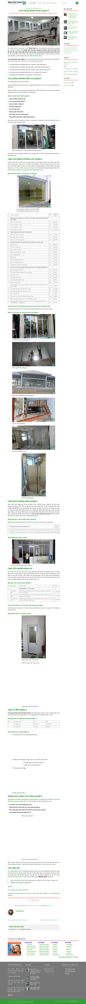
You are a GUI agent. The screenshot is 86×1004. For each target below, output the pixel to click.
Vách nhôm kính (76, 957)
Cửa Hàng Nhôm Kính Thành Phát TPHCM (70, 971)
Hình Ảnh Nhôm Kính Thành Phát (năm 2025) (72, 22)
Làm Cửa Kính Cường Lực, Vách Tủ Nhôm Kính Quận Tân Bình (72, 15)
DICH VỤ (19, 1000)
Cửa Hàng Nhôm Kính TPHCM (70, 50)
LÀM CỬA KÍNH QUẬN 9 (40, 893)
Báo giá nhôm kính (48, 969)
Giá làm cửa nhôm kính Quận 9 (21, 883)
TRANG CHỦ (10, 1000)
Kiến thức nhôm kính (70, 71)
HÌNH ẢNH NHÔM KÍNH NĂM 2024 (73, 32)
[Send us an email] (9, 995)
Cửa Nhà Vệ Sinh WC (49, 971)
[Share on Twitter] (32, 900)
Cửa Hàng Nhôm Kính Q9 (15, 871)
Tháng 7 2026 (67, 85)
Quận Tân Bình (67, 52)
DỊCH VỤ (39, 3)
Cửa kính (67, 957)
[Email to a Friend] (35, 900)
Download (54, 3)
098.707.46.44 (34, 56)
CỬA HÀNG (33, 3)
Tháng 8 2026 (67, 83)
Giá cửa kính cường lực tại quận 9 (25, 168)
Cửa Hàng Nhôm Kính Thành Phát (18, 890)
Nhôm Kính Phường (69, 74)
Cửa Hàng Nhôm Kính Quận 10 (19, 920)
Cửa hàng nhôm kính (56, 957)
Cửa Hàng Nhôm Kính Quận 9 (22, 893)
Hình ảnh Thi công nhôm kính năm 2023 (72, 38)
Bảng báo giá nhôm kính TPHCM (34, 8)
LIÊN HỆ (23, 1000)
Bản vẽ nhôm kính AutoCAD (70, 48)
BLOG (43, 3)
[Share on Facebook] (29, 900)
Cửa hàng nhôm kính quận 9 (17, 48)
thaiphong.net (74, 1001)
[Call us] (11, 995)
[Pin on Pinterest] (37, 900)
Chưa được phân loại (70, 68)
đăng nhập (18, 929)
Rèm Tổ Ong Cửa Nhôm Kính (72, 27)
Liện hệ (48, 3)
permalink (50, 905)
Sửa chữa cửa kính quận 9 (48, 864)
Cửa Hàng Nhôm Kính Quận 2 (48, 920)
